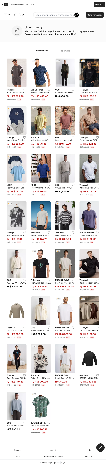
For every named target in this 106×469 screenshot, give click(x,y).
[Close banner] (2, 4)
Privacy (88, 456)
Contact (17, 450)
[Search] (76, 15)
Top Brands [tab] (65, 51)
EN (58, 462)
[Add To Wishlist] (24, 89)
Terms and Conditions (53, 456)
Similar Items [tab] (42, 50)
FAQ (18, 456)
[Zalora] (14, 15)
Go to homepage (94, 15)
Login (88, 450)
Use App (99, 4)
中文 (63, 462)
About (53, 450)
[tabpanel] (53, 246)
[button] (53, 4)
